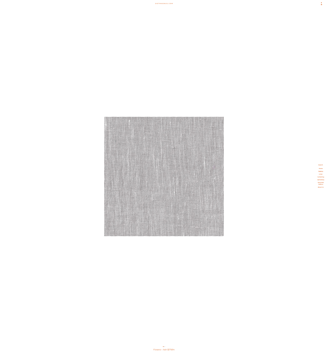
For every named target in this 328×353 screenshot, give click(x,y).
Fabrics (320, 171)
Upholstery (320, 180)
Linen (321, 174)
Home (321, 168)
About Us (321, 187)
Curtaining (320, 177)
